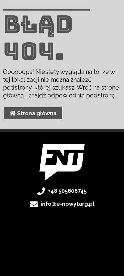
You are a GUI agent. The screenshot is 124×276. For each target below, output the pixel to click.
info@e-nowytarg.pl (68, 204)
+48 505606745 (67, 191)
